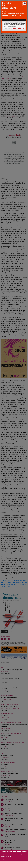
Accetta (3, 859)
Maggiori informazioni (6, 856)
